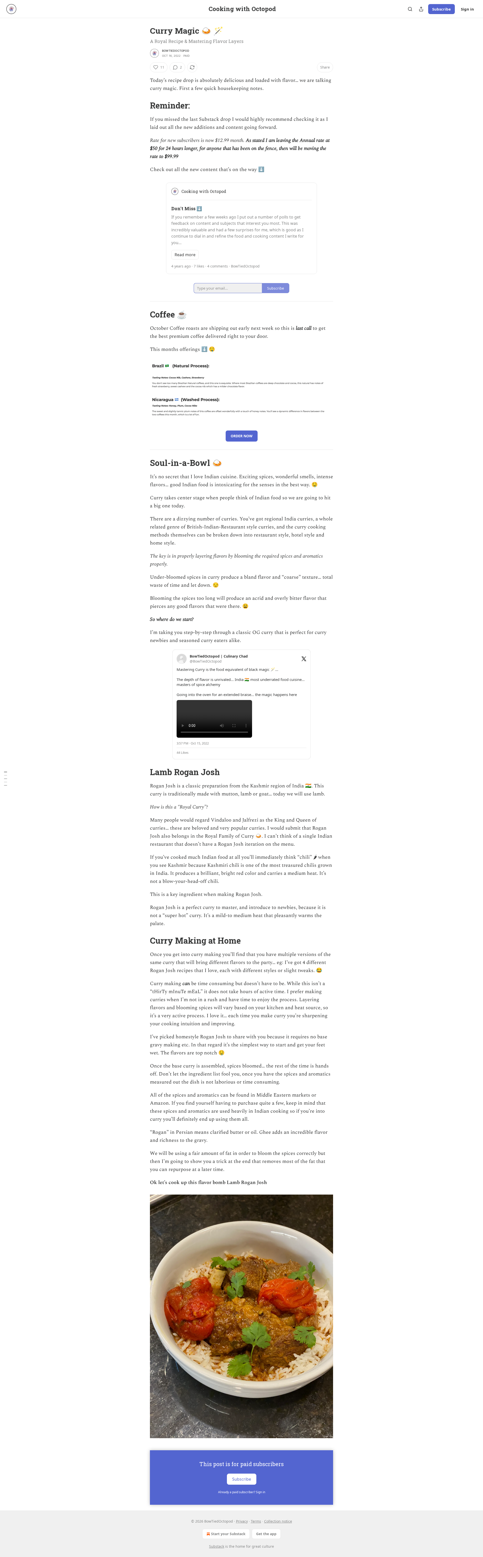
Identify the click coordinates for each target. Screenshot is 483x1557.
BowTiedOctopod (175, 50)
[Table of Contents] (5, 778)
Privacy (242, 1521)
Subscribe (441, 9)
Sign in (467, 9)
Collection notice (278, 1521)
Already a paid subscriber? (241, 1492)
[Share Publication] (421, 9)
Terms (256, 1521)
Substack (216, 1546)
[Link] (143, 105)
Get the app (266, 1533)
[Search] (410, 9)
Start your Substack (228, 1533)
